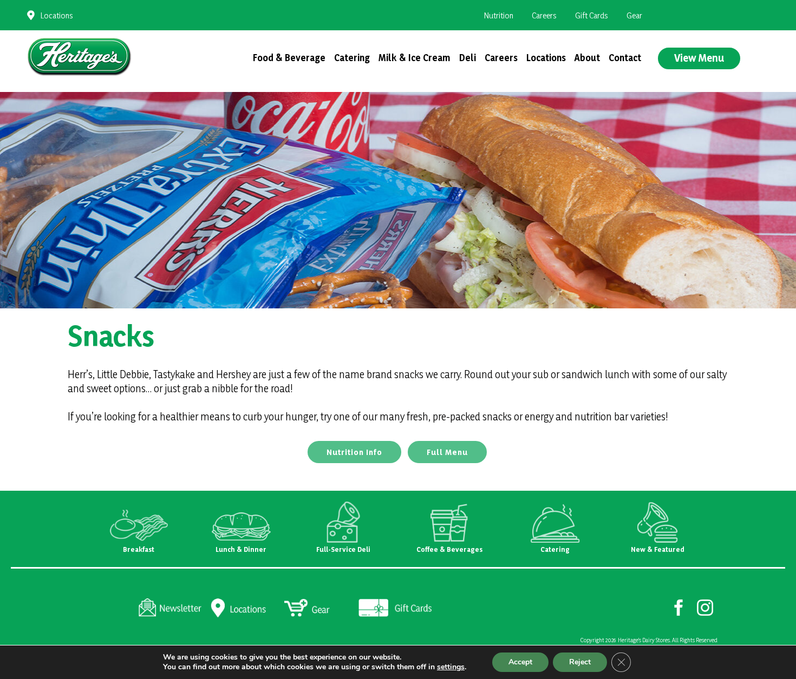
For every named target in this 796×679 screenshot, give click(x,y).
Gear (634, 15)
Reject (580, 662)
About (587, 57)
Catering (352, 57)
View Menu (699, 57)
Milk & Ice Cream (415, 57)
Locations (57, 15)
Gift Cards (591, 15)
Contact (625, 57)
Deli (467, 57)
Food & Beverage (289, 57)
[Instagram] (705, 607)
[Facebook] (679, 607)
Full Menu (447, 452)
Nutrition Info (354, 452)
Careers (544, 15)
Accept (520, 662)
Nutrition (498, 15)
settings (451, 667)
